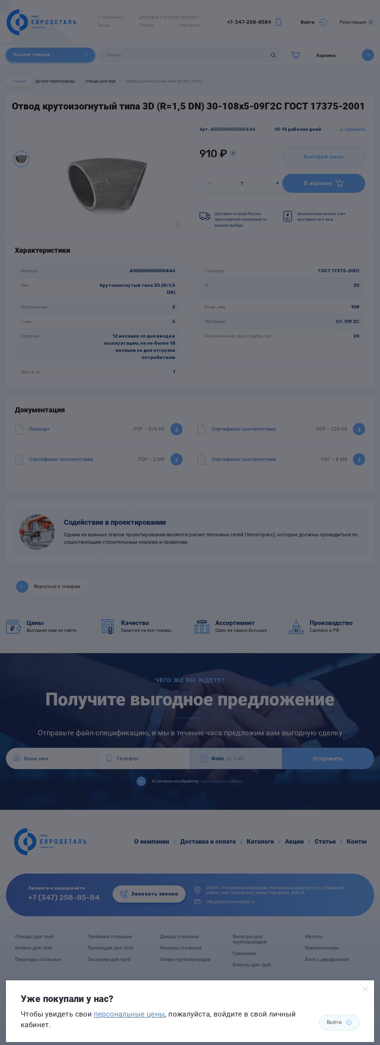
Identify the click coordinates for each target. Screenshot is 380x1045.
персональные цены (129, 1014)
